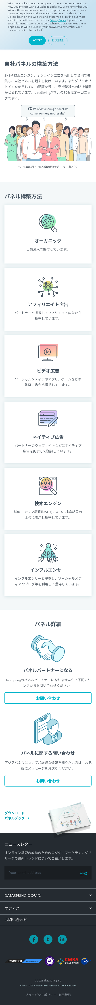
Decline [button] (58, 40)
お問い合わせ (15, 920)
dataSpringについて (22, 896)
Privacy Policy (58, 20)
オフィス (12, 909)
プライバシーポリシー (40, 995)
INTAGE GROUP (67, 985)
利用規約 (64, 995)
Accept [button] (37, 40)
